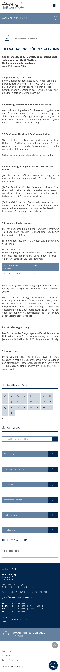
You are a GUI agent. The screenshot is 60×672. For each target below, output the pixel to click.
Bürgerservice (10, 454)
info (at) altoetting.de (16, 584)
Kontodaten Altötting (13, 499)
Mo (3, 603)
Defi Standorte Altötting (14, 469)
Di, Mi (5, 606)
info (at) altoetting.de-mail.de (22, 587)
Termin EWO (9, 530)
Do (3, 608)
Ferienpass (8, 484)
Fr (3, 611)
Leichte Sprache (11, 515)
